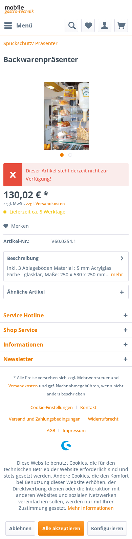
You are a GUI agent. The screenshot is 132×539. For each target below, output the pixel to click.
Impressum (74, 430)
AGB (51, 430)
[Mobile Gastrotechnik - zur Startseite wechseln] (18, 9)
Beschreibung (23, 258)
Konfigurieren (107, 528)
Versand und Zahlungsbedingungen (45, 419)
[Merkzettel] (88, 25)
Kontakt (88, 407)
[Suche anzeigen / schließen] (71, 25)
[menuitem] (18, 25)
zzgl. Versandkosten (45, 203)
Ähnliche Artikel (26, 292)
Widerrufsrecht (103, 419)
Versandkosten (23, 386)
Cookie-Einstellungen (51, 407)
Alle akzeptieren (61, 528)
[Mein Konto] (104, 25)
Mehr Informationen (91, 508)
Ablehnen (20, 528)
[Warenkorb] (121, 25)
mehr (116, 274)
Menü (24, 25)
